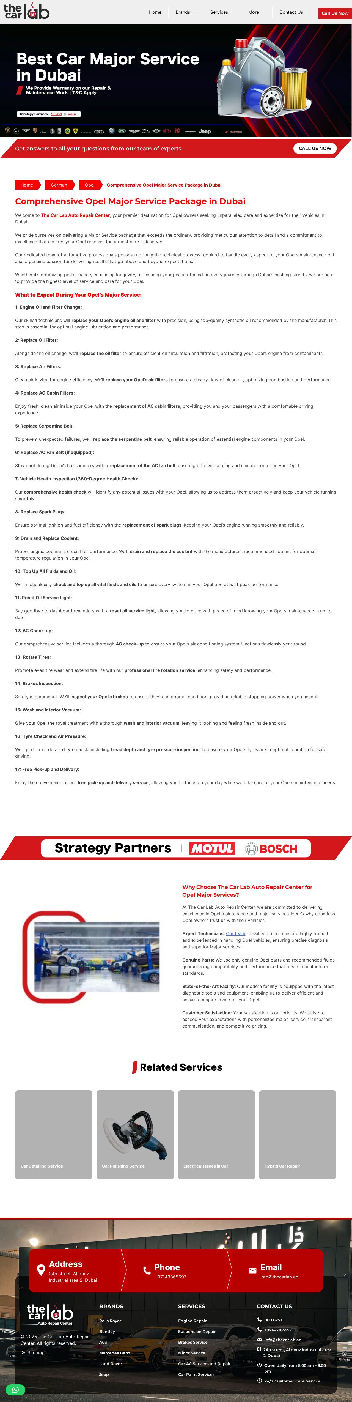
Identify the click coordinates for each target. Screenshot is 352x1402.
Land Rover (110, 1363)
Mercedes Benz (114, 1353)
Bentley (107, 1331)
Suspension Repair (197, 1331)
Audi (104, 1342)
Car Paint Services (196, 1374)
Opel (90, 185)
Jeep (104, 1374)
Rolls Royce (110, 1320)
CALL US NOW (315, 148)
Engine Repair (192, 1320)
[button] (15, 1389)
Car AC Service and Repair (204, 1363)
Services (219, 12)
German (59, 185)
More (253, 12)
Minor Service (191, 1353)
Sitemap (35, 1352)
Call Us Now (335, 13)
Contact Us (291, 12)
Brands (183, 12)
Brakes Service (193, 1342)
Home (155, 12)
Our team (235, 933)
